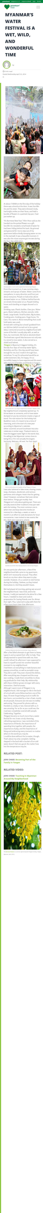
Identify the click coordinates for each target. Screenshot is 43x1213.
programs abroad (26, 1)
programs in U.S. (15, 1)
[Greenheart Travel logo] (12, 7)
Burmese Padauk (10, 851)
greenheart (6, 1)
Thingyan (7, 345)
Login (34, 1)
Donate (39, 1)
